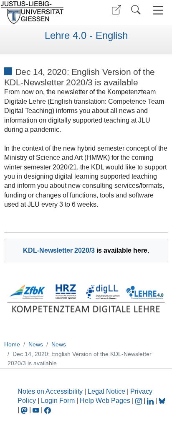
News (35, 344)
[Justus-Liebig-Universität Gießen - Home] (42, 12)
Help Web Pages (105, 400)
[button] (116, 9)
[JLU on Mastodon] (25, 409)
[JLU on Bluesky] (162, 400)
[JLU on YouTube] (37, 409)
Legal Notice (106, 391)
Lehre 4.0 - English (86, 35)
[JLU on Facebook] (47, 409)
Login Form (58, 400)
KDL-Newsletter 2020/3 (59, 250)
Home (12, 344)
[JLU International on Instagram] (139, 400)
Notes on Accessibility (51, 391)
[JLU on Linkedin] (151, 400)
